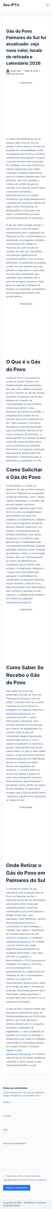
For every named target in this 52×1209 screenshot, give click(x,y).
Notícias (19, 74)
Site (5, 1129)
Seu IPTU (11, 5)
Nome (7, 1102)
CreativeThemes (11, 1205)
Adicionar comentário (15, 1143)
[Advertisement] (26, 110)
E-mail (7, 1116)
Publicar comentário (16, 1187)
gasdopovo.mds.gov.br (18, 602)
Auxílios (10, 74)
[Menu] (47, 5)
